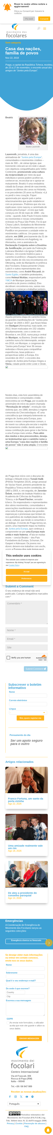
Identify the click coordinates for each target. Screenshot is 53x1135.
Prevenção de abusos (34, 1123)
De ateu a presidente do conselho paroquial (22, 894)
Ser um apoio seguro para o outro (26, 742)
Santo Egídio (11, 274)
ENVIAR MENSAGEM (29, 1038)
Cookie (19, 1123)
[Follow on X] (21, 1096)
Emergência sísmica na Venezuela (26, 940)
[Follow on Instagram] (15, 1096)
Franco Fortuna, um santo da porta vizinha (25, 800)
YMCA (8, 280)
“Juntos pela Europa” (31, 157)
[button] (49, 943)
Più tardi (29, 18)
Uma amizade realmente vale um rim (25, 847)
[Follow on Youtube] (27, 1096)
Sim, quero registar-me (30, 718)
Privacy (10, 1123)
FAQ (26, 1126)
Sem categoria (13, 42)
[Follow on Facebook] (10, 1096)
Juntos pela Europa (18, 529)
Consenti (44, 18)
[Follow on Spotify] (32, 1096)
